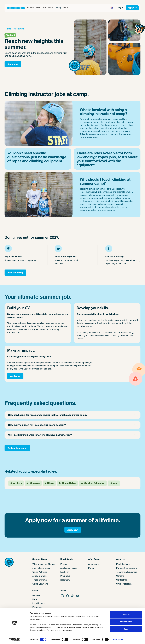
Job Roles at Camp (41, 568)
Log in (120, 8)
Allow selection (126, 622)
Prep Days (65, 576)
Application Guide (68, 568)
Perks (91, 568)
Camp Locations (40, 584)
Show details (118, 639)
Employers (37, 607)
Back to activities (15, 28)
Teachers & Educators (126, 572)
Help (34, 599)
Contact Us (121, 580)
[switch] (65, 639)
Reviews (36, 595)
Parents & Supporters (126, 568)
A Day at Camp (39, 576)
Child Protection (124, 584)
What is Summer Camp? (43, 564)
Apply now (132, 8)
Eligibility (64, 572)
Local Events (38, 603)
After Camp (93, 564)
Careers (120, 576)
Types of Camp (39, 580)
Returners (65, 580)
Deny (126, 629)
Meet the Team (123, 564)
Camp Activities (39, 572)
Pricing (58, 8)
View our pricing (15, 272)
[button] (33, 8)
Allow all (126, 614)
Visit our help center (17, 448)
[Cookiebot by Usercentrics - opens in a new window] (15, 639)
